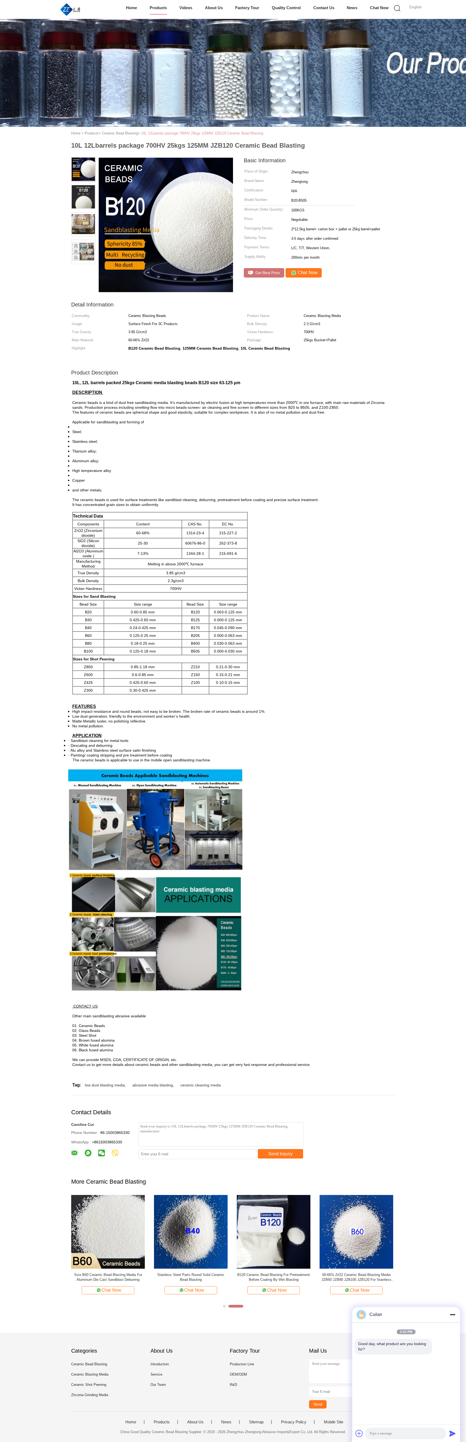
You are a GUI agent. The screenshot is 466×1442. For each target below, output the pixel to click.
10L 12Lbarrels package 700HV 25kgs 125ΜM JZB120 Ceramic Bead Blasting (202, 133)
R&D (233, 1385)
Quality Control (286, 7)
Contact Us (323, 7)
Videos (185, 7)
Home (131, 7)
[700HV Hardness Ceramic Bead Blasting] (108, 1231)
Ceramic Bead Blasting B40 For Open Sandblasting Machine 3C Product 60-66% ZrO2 (274, 1277)
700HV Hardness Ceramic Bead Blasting (108, 1275)
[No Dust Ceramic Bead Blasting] (191, 1231)
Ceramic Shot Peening (88, 1385)
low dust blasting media (105, 1085)
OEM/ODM (238, 1374)
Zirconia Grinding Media (89, 1395)
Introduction (159, 1364)
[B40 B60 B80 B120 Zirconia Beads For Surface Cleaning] (356, 1231)
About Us (214, 7)
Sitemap (256, 1422)
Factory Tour (247, 7)
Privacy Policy (293, 1422)
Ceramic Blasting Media (89, 1374)
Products (158, 7)
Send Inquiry (280, 1153)
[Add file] (359, 1433)
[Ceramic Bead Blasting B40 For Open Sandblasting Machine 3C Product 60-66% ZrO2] (273, 1231)
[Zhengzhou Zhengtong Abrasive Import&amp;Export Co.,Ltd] (70, 9)
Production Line (242, 1364)
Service (156, 1374)
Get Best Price (267, 273)
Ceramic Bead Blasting (89, 1364)
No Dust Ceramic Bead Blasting (191, 1275)
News (352, 7)
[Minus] (452, 1314)
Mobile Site (333, 1422)
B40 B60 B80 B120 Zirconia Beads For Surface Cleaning (356, 1277)
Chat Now (379, 7)
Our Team (158, 1385)
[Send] (452, 1433)
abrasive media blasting (152, 1085)
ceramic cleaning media (200, 1085)
